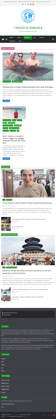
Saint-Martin (5, 130)
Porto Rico (5, 128)
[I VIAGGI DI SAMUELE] (3, 39)
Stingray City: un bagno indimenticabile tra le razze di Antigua (28, 87)
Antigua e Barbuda (6, 81)
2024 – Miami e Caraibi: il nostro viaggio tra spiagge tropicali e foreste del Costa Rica (14, 139)
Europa (11, 37)
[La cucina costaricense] (6, 227)
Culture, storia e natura (17, 81)
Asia (34, 37)
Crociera (5, 122)
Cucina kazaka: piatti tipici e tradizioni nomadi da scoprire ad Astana (29, 219)
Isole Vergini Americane (8, 125)
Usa (18, 130)
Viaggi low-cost (5, 383)
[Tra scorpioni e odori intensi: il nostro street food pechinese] (28, 183)
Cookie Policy (7, 315)
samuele (5, 84)
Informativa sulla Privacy (10, 313)
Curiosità (12, 41)
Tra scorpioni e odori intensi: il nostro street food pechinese (27, 203)
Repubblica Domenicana (14, 128)
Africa (19, 37)
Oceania (41, 37)
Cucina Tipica (9, 199)
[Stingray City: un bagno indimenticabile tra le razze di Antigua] (28, 66)
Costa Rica (20, 120)
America (27, 37)
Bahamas (14, 120)
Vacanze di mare (5, 380)
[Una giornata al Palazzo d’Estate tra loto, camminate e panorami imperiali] (6, 290)
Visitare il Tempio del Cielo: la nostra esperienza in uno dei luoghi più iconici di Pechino (26, 271)
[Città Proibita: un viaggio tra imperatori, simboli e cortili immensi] (6, 298)
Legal (20, 41)
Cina (4, 199)
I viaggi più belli (12, 122)
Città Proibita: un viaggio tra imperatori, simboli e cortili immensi (28, 297)
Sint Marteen (12, 130)
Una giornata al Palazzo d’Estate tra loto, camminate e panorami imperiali (30, 289)
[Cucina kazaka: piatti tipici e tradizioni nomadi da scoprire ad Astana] (6, 220)
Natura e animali (17, 125)
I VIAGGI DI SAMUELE (28, 28)
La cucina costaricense (17, 226)
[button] (14, 38)
